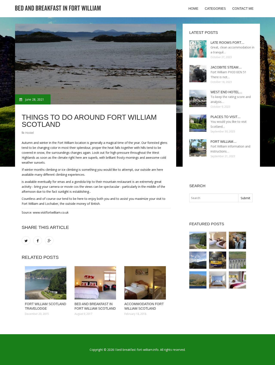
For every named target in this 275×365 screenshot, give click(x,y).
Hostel (29, 133)
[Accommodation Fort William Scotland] (146, 283)
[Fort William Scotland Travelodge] (46, 283)
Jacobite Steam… (226, 67)
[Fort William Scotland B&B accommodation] (237, 280)
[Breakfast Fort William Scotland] (237, 260)
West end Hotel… (226, 92)
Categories (215, 8)
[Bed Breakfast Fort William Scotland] (197, 260)
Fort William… (224, 141)
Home (193, 8)
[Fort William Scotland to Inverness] (217, 260)
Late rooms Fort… (227, 42)
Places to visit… (226, 117)
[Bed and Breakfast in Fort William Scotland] (96, 283)
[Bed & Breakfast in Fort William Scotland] (217, 280)
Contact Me (243, 8)
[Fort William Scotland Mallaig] (197, 280)
